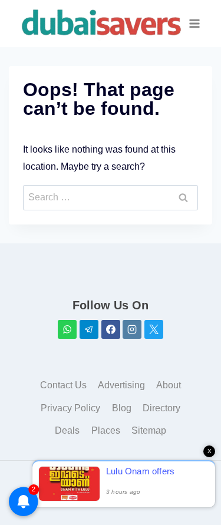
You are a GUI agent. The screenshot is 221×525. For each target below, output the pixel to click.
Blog (121, 408)
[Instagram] (132, 329)
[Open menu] (194, 23)
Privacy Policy (70, 408)
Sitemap (148, 430)
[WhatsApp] (67, 329)
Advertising (121, 385)
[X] (153, 329)
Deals (67, 430)
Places (105, 430)
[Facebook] (110, 329)
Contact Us (63, 385)
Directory (161, 408)
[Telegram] (89, 329)
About (168, 385)
